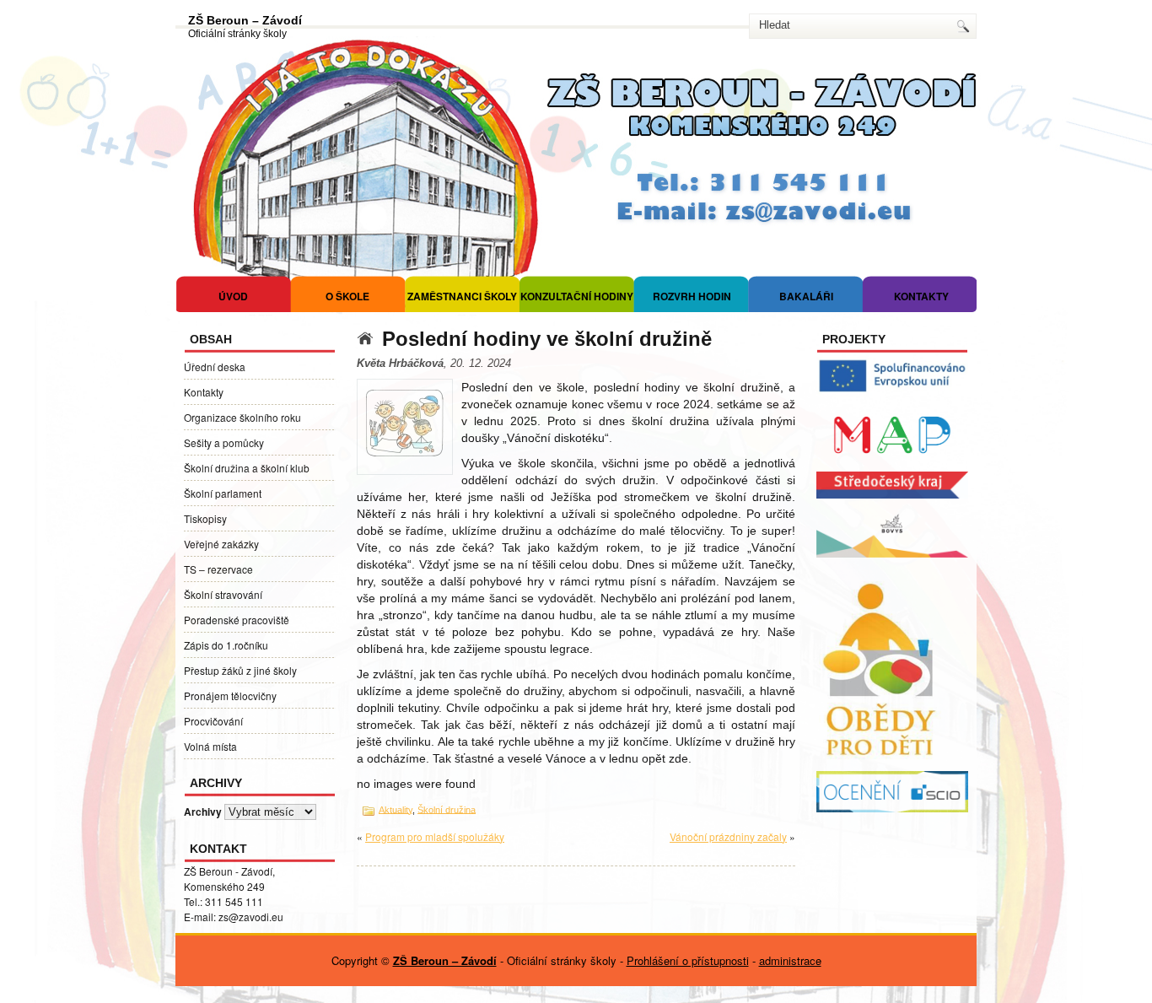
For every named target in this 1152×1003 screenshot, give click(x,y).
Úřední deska (214, 366)
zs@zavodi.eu (250, 916)
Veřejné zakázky (221, 544)
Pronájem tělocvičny (230, 695)
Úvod (233, 296)
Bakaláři (806, 296)
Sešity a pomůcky (224, 442)
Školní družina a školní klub (247, 468)
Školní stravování (223, 594)
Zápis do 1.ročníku (226, 645)
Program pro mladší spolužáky (434, 836)
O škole (347, 296)
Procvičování (213, 721)
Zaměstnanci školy (462, 296)
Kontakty (921, 296)
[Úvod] (369, 338)
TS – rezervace (218, 569)
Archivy (203, 811)
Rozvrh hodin (692, 296)
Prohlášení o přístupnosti (688, 960)
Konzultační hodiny (576, 296)
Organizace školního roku (242, 417)
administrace (790, 960)
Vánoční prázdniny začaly (728, 836)
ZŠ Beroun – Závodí (245, 20)
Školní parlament (222, 493)
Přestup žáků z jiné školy (240, 670)
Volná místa (210, 746)
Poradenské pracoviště (236, 619)
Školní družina (446, 809)
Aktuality (395, 809)
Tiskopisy (205, 518)
